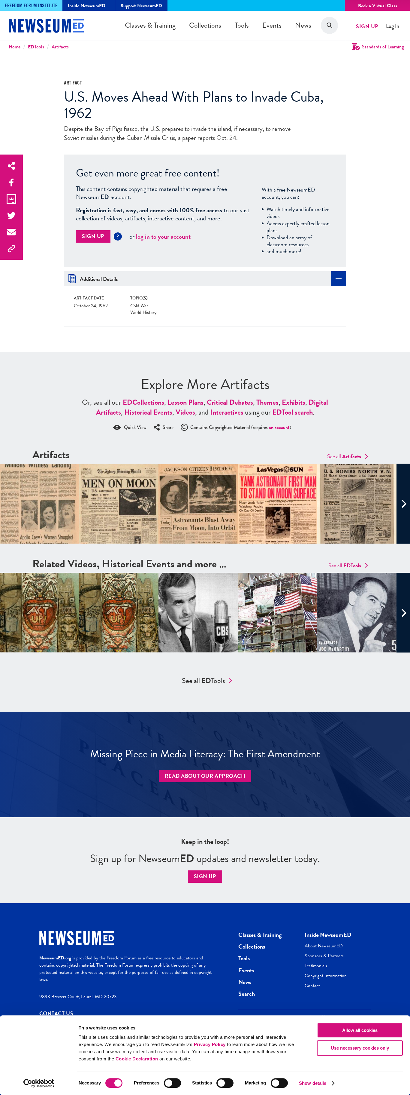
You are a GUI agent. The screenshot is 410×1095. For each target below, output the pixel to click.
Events (272, 25)
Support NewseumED (141, 5)
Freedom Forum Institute (31, 6)
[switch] (172, 1083)
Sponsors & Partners (324, 955)
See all (344, 456)
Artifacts (60, 46)
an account (279, 427)
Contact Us (56, 1013)
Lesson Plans (185, 402)
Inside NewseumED (328, 934)
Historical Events (148, 412)
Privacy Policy (210, 1044)
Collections (205, 25)
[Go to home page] (46, 26)
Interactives (226, 412)
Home (14, 46)
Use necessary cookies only (360, 1048)
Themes (267, 402)
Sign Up (367, 26)
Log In (392, 26)
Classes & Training (150, 25)
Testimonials (316, 965)
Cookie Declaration (137, 1058)
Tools (242, 25)
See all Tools (203, 680)
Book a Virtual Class (377, 5)
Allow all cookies (360, 1030)
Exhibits (293, 402)
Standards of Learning (383, 46)
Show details (312, 1083)
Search (246, 993)
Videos (185, 412)
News (303, 25)
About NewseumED (324, 945)
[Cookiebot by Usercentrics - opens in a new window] (39, 1083)
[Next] (403, 504)
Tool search (292, 412)
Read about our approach (205, 776)
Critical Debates (230, 402)
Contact (312, 985)
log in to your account (163, 236)
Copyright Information (326, 975)
